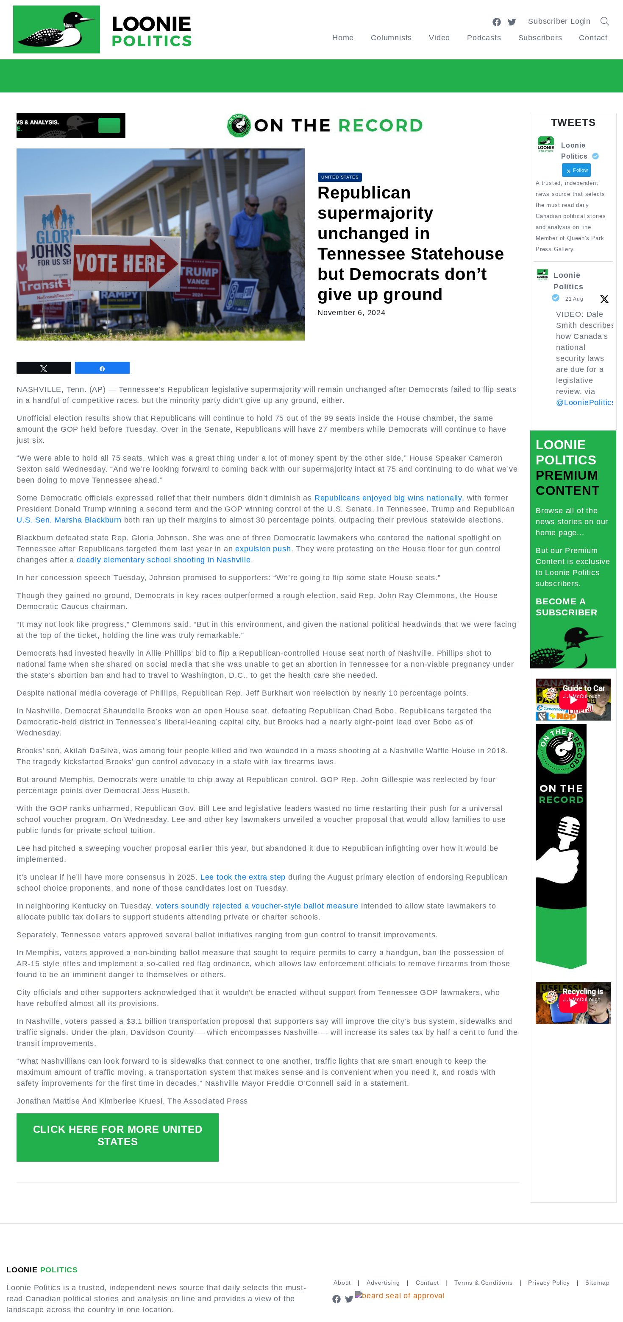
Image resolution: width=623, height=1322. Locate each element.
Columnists (391, 38)
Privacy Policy (549, 1282)
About (342, 1282)
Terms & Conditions (483, 1282)
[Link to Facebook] (496, 21)
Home (343, 38)
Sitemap (597, 1282)
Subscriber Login (559, 21)
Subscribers (540, 38)
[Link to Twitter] (512, 21)
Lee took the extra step (243, 877)
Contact (593, 38)
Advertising (383, 1282)
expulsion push (263, 549)
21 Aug (574, 299)
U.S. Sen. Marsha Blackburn (69, 520)
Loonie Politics (568, 281)
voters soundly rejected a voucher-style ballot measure (257, 906)
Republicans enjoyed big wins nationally (388, 498)
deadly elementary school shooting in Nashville (164, 560)
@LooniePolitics (586, 402)
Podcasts (484, 38)
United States (340, 177)
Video (439, 38)
